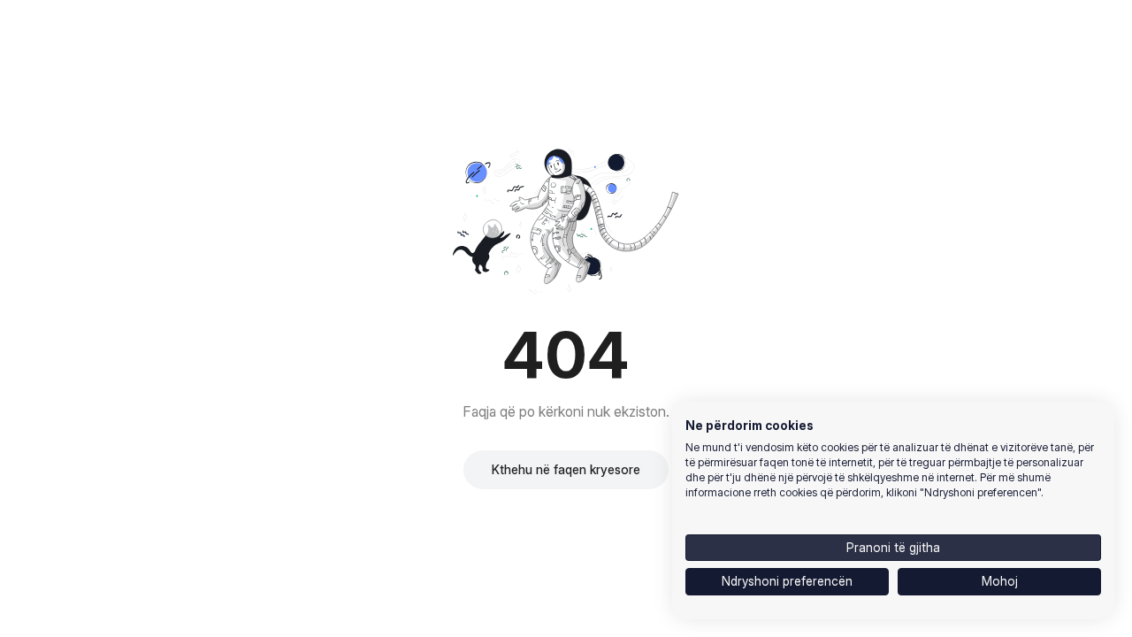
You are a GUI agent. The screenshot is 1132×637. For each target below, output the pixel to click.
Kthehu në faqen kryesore (566, 469)
